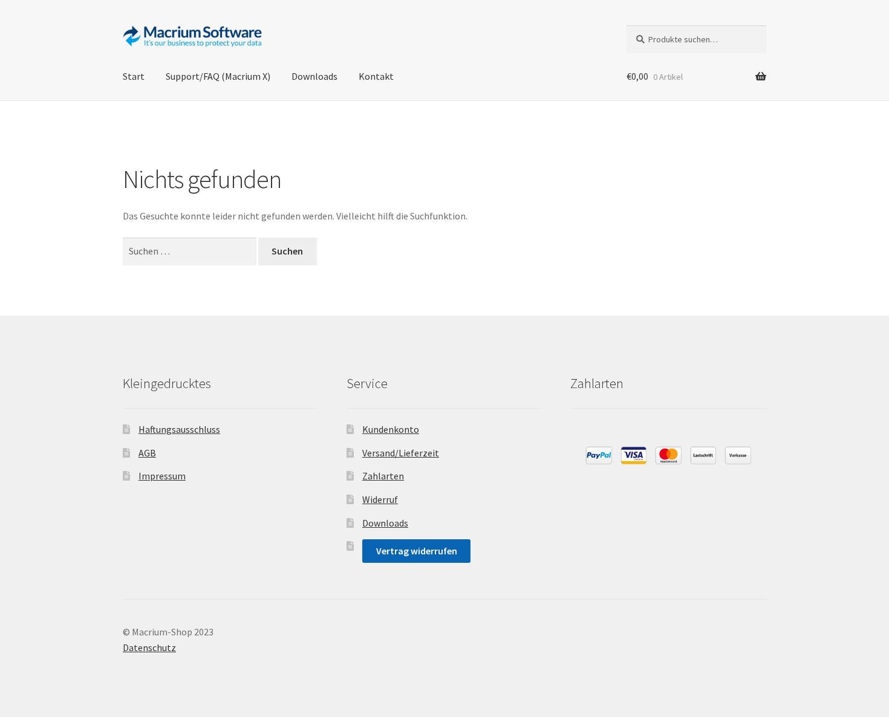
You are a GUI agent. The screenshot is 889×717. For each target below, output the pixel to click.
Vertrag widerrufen (416, 551)
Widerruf (380, 499)
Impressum (162, 476)
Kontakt (376, 76)
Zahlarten (383, 476)
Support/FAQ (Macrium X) (218, 76)
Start (134, 76)
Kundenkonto (390, 429)
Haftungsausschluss (179, 429)
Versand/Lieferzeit (400, 453)
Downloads (314, 76)
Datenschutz (149, 647)
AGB (147, 453)
